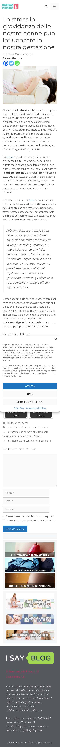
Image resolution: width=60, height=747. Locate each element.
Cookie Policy (19, 408)
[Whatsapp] (17, 63)
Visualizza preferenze (30, 401)
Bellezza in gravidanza (30, 570)
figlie (31, 200)
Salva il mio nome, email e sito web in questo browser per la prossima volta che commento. (31, 518)
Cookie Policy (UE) (15, 676)
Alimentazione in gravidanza (30, 555)
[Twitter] (11, 63)
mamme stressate (39, 427)
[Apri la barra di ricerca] (46, 6)
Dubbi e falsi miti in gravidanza (30, 586)
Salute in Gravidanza (17, 423)
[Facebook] (5, 63)
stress (9, 157)
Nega (30, 394)
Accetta (30, 386)
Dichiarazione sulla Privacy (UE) (22, 671)
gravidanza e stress (17, 427)
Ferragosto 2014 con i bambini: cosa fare (29, 440)
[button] (55, 339)
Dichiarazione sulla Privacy (35, 408)
